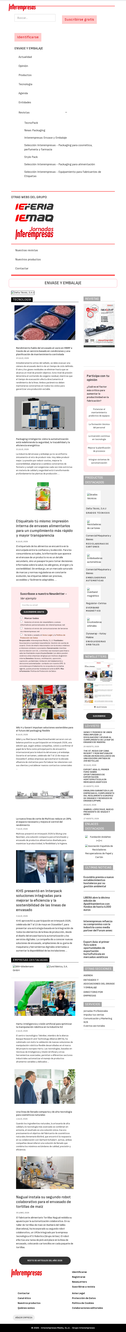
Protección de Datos (84, 1298)
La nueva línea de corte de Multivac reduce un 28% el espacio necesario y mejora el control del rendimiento (43, 822)
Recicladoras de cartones (97, 545)
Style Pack (31, 157)
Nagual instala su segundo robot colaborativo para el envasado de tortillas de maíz (43, 1202)
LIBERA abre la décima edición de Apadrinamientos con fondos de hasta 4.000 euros (97, 904)
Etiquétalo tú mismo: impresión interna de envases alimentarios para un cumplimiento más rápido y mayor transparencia (44, 528)
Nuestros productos (28, 259)
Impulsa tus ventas (94, 1014)
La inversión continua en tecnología (99, 438)
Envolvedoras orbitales (96, 643)
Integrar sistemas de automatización (99, 461)
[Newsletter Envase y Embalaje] (99, 683)
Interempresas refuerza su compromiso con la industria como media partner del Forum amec (98, 926)
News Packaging (34, 130)
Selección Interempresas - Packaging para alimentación (59, 164)
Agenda (23, 93)
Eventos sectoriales (94, 1025)
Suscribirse (99, 716)
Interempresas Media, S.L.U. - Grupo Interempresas (68, 1327)
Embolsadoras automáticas (96, 579)
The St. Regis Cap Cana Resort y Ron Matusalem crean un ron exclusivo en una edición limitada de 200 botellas (99, 755)
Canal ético (24, 1298)
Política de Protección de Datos (43, 671)
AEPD (58, 669)
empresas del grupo (40, 656)
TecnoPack (31, 123)
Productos (25, 75)
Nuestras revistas (26, 250)
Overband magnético (93, 609)
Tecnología (25, 84)
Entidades (25, 102)
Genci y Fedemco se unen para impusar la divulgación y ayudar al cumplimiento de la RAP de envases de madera (99, 737)
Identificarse (79, 1272)
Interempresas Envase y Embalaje (45, 137)
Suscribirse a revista (83, 1286)
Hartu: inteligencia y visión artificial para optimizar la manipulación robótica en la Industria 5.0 (44, 1025)
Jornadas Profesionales (96, 1011)
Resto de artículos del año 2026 (44, 1260)
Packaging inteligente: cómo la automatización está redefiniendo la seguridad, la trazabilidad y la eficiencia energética (43, 442)
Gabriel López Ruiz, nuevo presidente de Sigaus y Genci (99, 812)
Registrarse (78, 1277)
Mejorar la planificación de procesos (99, 449)
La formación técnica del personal (99, 426)
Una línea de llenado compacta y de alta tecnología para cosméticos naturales (44, 1113)
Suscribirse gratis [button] (79, 19)
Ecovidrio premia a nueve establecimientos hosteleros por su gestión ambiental (99, 882)
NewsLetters (79, 1281)
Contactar (21, 268)
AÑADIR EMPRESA (23, 1317)
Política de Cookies (83, 1303)
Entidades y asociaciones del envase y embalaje (99, 983)
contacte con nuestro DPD (52, 663)
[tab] (63, 112)
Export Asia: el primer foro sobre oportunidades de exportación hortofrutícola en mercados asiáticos (96, 775)
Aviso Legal (47, 635)
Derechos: (30, 658)
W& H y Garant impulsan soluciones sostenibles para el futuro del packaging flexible (44, 729)
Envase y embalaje (28, 48)
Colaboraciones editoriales (87, 1308)
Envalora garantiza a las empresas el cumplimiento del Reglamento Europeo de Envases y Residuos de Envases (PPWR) (99, 795)
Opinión (23, 66)
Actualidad (25, 57)
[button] (43, 112)
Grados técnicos (98, 512)
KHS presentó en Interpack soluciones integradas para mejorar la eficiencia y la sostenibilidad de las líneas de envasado (41, 900)
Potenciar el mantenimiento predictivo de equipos (99, 412)
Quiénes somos (26, 1308)
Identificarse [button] (28, 37)
